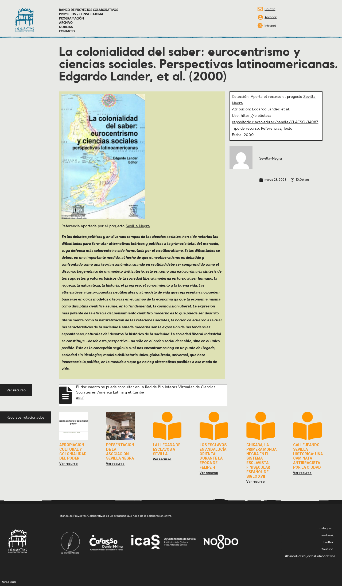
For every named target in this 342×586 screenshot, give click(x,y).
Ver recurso (68, 464)
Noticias (66, 27)
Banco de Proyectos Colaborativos (88, 10)
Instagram (326, 528)
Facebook (326, 535)
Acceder (271, 17)
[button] (16, 390)
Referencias (271, 128)
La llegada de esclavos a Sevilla (166, 449)
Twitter (328, 542)
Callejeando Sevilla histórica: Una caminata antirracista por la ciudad (308, 456)
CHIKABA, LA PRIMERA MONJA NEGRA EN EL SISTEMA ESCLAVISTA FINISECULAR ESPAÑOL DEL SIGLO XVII (261, 461)
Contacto (67, 31)
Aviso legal (9, 581)
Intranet (270, 26)
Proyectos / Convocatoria (81, 14)
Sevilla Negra (138, 226)
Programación (71, 18)
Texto (287, 128)
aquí (79, 398)
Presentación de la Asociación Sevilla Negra (120, 451)
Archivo (66, 23)
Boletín (270, 9)
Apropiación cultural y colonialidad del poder (73, 451)
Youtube (327, 549)
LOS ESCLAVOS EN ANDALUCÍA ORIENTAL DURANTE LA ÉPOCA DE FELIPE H (213, 456)
